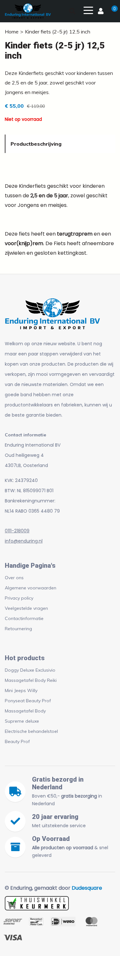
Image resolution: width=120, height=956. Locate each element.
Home (12, 31)
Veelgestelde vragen (26, 608)
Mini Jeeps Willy (21, 690)
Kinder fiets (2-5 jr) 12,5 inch (57, 31)
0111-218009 (17, 531)
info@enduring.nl (24, 541)
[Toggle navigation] (88, 10)
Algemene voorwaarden (30, 588)
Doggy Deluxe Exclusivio (30, 670)
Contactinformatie (24, 618)
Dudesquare (87, 888)
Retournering (18, 628)
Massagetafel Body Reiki (31, 680)
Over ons (14, 577)
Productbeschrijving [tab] (36, 144)
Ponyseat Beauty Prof (28, 701)
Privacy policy (19, 598)
